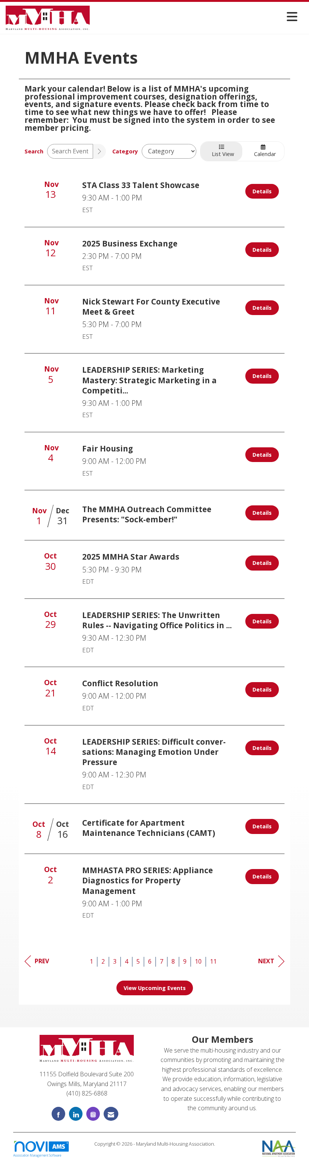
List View (221, 154)
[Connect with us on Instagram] (93, 1114)
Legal (155, 1151)
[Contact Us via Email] (111, 1114)
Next (266, 961)
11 (213, 961)
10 (198, 961)
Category (125, 151)
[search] (99, 151)
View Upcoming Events (155, 988)
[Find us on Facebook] (58, 1114)
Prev (42, 961)
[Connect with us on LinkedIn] (76, 1114)
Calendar (263, 154)
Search (33, 151)
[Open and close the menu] (195, 16)
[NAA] (279, 1148)
